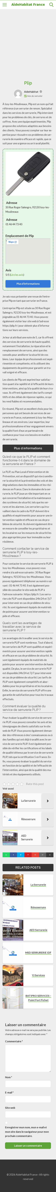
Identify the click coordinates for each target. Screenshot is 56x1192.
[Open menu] (5, 5)
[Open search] (51, 5)
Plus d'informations (28, 283)
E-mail (9, 1092)
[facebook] (13, 854)
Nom (8, 1077)
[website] (41, 91)
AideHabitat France (28, 4)
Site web (10, 1107)
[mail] (42, 854)
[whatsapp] (6, 854)
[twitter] (20, 854)
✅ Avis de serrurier (33, 96)
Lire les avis (17, 274)
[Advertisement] (28, 41)
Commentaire (14, 1041)
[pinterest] (28, 854)
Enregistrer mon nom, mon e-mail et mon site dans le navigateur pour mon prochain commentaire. (27, 1132)
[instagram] (35, 854)
